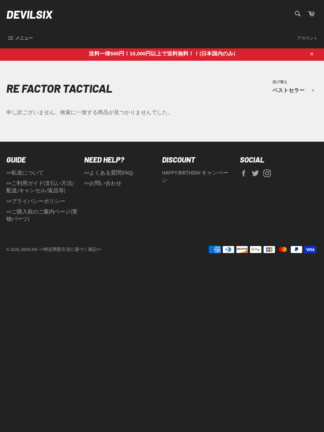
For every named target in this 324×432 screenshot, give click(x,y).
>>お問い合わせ (103, 183)
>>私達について (25, 173)
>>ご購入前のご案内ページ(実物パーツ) (42, 215)
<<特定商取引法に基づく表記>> (70, 249)
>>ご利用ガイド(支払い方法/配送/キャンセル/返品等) (40, 187)
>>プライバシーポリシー (35, 201)
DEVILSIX (29, 14)
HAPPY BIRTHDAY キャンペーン (195, 176)
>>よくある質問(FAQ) (108, 173)
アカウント (307, 38)
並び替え (280, 82)
